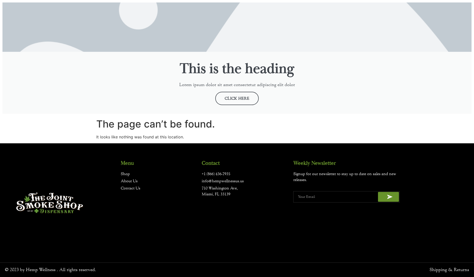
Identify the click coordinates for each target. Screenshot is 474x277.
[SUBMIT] (388, 197)
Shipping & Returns (449, 269)
